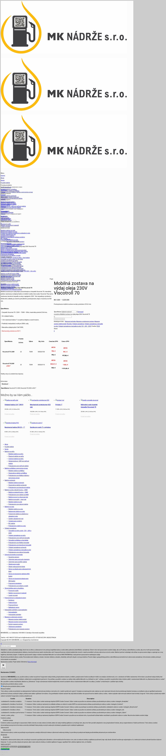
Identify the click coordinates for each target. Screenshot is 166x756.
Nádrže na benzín (10, 480)
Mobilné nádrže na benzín (16, 482)
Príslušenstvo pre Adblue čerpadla (18, 542)
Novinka (69, 324)
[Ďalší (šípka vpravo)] (3, 754)
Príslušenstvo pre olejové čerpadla (18, 552)
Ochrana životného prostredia (14, 554)
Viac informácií (32, 662)
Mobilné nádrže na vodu (15, 509)
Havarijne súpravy (13, 557)
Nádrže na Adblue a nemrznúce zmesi (16, 468)
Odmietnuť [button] (24, 662)
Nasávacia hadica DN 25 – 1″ (15, 427)
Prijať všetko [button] (16, 662)
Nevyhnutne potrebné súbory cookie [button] (12, 684)
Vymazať (80, 312)
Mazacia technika (70, 321)
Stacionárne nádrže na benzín (17, 485)
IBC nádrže (11, 523)
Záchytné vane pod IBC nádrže (17, 562)
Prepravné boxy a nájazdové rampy (15, 598)
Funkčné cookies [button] (6, 718)
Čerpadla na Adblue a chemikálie (18, 540)
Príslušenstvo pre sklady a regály (18, 586)
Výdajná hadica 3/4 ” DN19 (14, 405)
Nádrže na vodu (9, 506)
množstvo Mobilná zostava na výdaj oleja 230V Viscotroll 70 (72, 314)
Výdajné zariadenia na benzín (17, 547)
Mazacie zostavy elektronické (17, 619)
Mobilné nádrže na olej (15, 502)
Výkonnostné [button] (5, 727)
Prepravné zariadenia (15, 583)
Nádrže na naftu (9, 451)
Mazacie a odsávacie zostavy (85, 321)
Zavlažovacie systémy (15, 521)
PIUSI (98, 326)
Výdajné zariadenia (78, 324)
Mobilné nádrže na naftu (15, 454)
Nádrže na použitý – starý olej (17, 499)
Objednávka (13, 747)
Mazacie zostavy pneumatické (17, 622)
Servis (6, 449)
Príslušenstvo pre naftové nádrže (18, 466)
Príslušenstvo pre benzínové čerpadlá (19, 545)
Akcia (6, 444)
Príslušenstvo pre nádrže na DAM (18, 494)
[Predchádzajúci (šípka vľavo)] (1, 754)
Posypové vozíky (13, 590)
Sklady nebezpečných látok (16, 566)
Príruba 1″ (58, 405)
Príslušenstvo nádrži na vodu (17, 526)
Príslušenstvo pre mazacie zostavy (19, 629)
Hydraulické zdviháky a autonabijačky (16, 610)
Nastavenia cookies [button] (6, 662)
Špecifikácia (57, 312)
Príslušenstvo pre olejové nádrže (18, 504)
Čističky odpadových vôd (15, 518)
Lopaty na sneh (13, 595)
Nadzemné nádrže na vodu (16, 511)
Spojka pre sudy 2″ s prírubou (40, 427)
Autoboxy (11, 600)
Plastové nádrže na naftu (16, 456)
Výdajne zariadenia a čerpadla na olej (19, 550)
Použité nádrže (9, 446)
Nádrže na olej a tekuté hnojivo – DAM (16, 490)
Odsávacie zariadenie (15, 626)
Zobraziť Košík (5, 747)
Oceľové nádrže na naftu (15, 458)
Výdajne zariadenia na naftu (17, 535)
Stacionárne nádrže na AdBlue (17, 473)
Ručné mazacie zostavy (15, 624)
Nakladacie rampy (13, 607)
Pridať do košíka (59, 319)
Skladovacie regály (14, 564)
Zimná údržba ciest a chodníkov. (14, 588)
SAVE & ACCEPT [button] (6, 744)
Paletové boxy (12, 602)
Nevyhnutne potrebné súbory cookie (14, 686)
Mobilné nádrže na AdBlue (16, 470)
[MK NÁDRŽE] (64, 110)
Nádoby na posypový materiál (17, 593)
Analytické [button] (4, 735)
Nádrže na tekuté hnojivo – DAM (18, 492)
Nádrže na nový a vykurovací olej (18, 497)
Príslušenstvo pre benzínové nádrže (19, 487)
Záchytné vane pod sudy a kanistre (18, 559)
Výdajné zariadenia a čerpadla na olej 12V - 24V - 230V (74, 326)
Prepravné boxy (13, 605)
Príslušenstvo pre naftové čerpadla (19, 538)
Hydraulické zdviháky (14, 614)
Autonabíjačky (12, 612)
